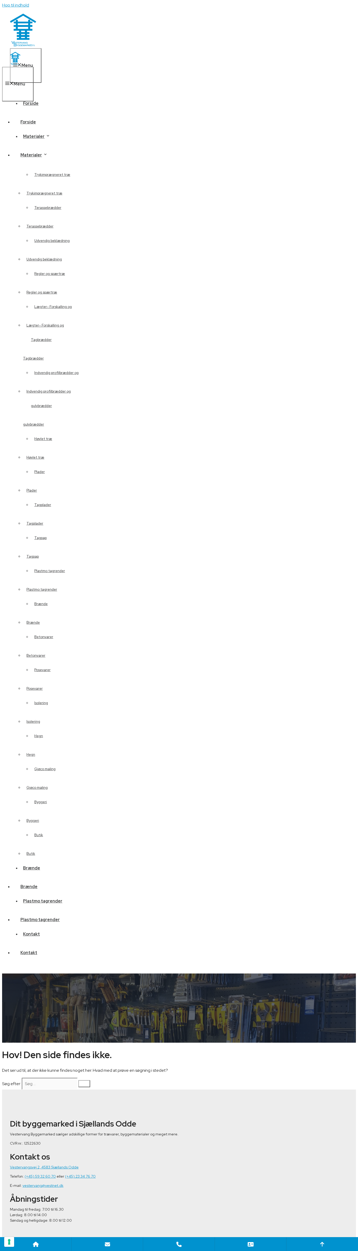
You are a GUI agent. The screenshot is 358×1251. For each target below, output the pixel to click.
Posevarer (34, 688)
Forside (31, 103)
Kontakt (28, 952)
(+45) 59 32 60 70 (40, 1176)
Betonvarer (43, 637)
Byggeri (32, 820)
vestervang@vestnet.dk (43, 1185)
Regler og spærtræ (41, 292)
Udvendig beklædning (44, 259)
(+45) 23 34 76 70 (80, 1176)
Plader (31, 490)
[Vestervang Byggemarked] (15, 63)
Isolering (33, 721)
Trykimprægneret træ (52, 174)
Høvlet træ (35, 457)
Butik (30, 853)
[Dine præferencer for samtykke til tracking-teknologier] (9, 1242)
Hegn (30, 754)
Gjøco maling (45, 769)
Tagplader (42, 505)
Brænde (33, 622)
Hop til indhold (15, 5)
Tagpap (32, 556)
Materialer (31, 155)
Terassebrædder (39, 226)
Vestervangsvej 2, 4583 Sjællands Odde (44, 1167)
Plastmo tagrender (49, 571)
